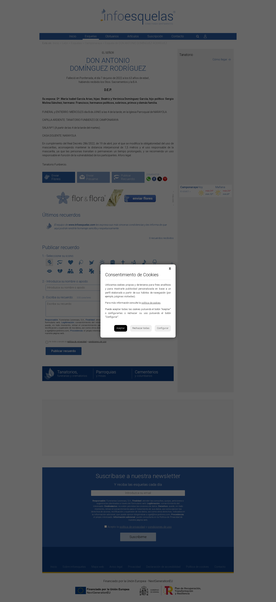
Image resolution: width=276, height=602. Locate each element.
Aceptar (120, 328)
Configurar (163, 328)
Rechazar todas (140, 328)
